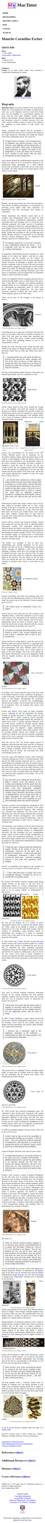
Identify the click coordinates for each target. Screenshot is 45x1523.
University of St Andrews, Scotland (22, 1502)
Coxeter (20, 941)
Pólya (14, 711)
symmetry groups (28, 717)
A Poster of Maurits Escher (11, 1446)
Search (6, 33)
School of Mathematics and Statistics (22, 1500)
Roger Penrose (18, 1275)
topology (21, 1268)
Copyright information (22, 1496)
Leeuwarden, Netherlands (11, 55)
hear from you (26, 1520)
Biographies (9, 17)
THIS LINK (6, 1430)
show (19, 1452)
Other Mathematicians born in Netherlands (17, 1444)
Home (5, 13)
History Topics (10, 21)
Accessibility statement (22, 1498)
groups (4, 713)
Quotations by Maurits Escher (12, 1442)
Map (5, 25)
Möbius (40, 1271)
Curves (6, 29)
